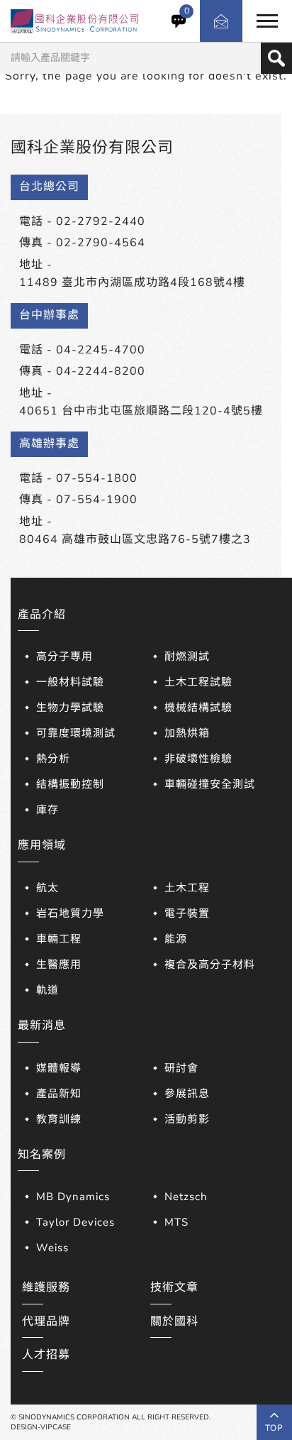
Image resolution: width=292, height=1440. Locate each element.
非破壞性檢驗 (198, 759)
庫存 (47, 810)
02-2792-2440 (100, 221)
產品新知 (59, 1094)
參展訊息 (187, 1094)
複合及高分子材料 (209, 964)
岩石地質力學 (70, 913)
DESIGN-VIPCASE (41, 1427)
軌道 (47, 990)
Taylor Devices (75, 1222)
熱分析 (53, 759)
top (274, 1428)
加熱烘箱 (187, 733)
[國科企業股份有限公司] (74, 20)
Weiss (52, 1248)
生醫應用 (59, 964)
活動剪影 (187, 1119)
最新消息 (42, 1025)
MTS (176, 1222)
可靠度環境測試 (76, 733)
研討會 (181, 1068)
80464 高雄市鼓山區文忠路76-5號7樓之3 (135, 539)
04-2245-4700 (100, 350)
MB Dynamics (73, 1196)
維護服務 (46, 1287)
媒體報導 (59, 1068)
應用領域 (42, 845)
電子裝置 (187, 913)
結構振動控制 (70, 784)
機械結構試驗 (198, 707)
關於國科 (174, 1321)
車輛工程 (59, 939)
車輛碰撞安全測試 (209, 784)
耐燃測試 (187, 656)
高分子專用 (64, 656)
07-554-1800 (96, 478)
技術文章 (174, 1287)
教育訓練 (59, 1119)
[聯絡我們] (221, 21)
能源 (175, 939)
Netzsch (186, 1196)
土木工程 (187, 888)
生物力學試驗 (70, 707)
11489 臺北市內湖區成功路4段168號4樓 (132, 282)
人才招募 (46, 1355)
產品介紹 (42, 614)
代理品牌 (46, 1321)
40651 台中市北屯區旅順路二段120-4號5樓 (141, 411)
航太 (47, 888)
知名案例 (42, 1155)
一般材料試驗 (70, 682)
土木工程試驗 (198, 682)
